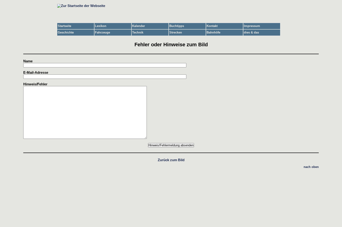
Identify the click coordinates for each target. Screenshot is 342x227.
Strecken (175, 32)
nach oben (311, 167)
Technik (137, 32)
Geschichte (66, 32)
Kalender (138, 26)
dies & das (251, 32)
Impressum (252, 26)
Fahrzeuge (102, 32)
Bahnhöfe (213, 32)
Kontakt (212, 26)
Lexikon (100, 26)
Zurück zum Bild (171, 160)
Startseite (64, 26)
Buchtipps (176, 26)
